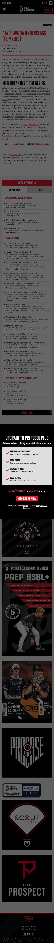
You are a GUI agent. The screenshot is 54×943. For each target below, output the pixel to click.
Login (25, 505)
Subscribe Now (27, 499)
